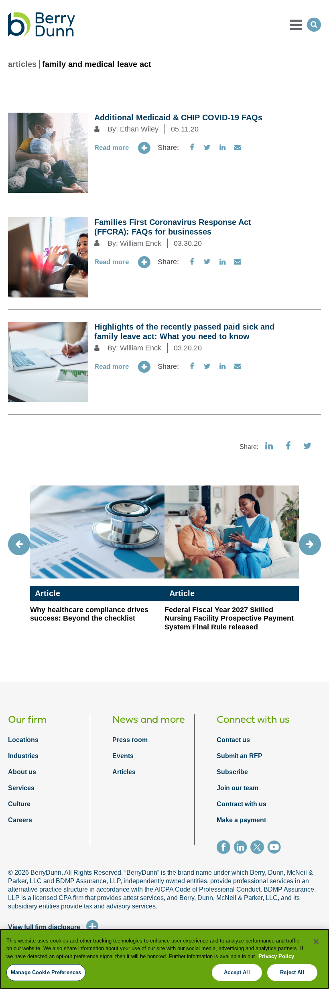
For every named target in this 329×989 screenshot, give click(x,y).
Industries (23, 755)
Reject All (292, 972)
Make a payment (241, 820)
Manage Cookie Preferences (46, 972)
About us (22, 772)
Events (123, 755)
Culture (19, 804)
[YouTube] (275, 848)
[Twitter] (258, 848)
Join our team (237, 788)
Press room (130, 739)
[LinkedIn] (242, 848)
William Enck (140, 243)
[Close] (316, 942)
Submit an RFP (239, 755)
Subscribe (232, 772)
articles (22, 64)
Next (310, 544)
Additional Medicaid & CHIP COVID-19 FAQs (178, 117)
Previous (19, 544)
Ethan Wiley (139, 129)
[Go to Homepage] (41, 24)
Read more (111, 148)
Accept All (237, 972)
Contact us (233, 739)
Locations (23, 739)
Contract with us (241, 804)
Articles (124, 772)
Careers (20, 820)
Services (21, 788)
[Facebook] (225, 848)
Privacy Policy (276, 956)
